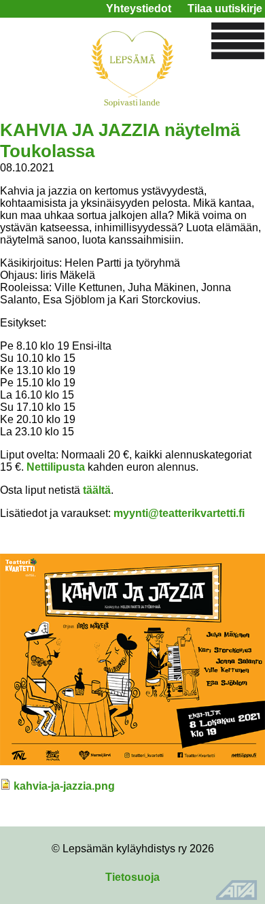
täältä (97, 490)
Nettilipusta (55, 467)
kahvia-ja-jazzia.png (64, 786)
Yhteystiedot (138, 8)
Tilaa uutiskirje (225, 8)
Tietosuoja (132, 877)
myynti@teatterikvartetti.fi (179, 513)
